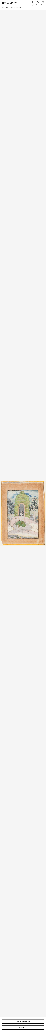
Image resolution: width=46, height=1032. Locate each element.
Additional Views (21, 1021)
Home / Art (5, 8)
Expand (21, 1027)
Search (38, 5)
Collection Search (16, 8)
